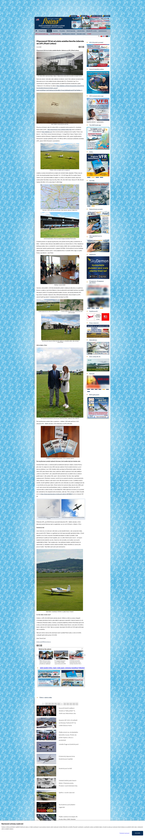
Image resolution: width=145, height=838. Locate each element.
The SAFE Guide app (55, 33)
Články (49, 31)
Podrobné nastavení (124, 833)
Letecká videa (81, 31)
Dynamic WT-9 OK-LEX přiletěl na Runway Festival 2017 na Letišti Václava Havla (68, 722)
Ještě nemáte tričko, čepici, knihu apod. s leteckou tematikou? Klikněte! (62, 668)
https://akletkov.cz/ (47, 131)
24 (49, 703)
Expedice (55, 31)
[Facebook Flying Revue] (103, 36)
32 (74, 703)
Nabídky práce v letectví (68, 33)
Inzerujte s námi (81, 33)
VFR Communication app (41, 33)
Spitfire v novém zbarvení (66, 792)
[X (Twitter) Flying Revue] (107, 36)
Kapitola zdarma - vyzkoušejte (95, 122)
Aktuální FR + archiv (91, 31)
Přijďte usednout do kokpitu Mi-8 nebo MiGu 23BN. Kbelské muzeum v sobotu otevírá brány (68, 819)
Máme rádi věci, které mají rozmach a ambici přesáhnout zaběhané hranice (45, 663)
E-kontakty (107, 16)
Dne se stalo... (101, 353)
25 (52, 703)
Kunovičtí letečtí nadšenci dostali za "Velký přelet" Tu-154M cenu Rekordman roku (67, 710)
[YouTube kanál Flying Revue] (101, 36)
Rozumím (137, 833)
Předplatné (84, 16)
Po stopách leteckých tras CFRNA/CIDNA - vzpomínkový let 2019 (60, 662)
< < (43, 704)
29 (64, 703)
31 (70, 703)
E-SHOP (89, 33)
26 (55, 703)
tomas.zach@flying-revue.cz (43, 641)
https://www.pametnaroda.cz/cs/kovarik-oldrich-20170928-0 (56, 494)
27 (58, 703)
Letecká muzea (103, 31)
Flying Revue (42, 31)
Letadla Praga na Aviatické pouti (68, 744)
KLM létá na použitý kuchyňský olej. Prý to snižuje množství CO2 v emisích (75, 663)
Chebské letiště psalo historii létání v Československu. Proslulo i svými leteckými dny (68, 783)
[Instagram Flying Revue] (105, 36)
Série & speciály (71, 31)
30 (67, 703)
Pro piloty (62, 31)
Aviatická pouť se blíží (65, 768)
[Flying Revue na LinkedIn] (109, 36)
